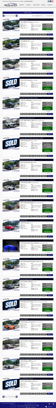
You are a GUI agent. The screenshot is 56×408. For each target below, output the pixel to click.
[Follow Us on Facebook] (48, 1)
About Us (5, 403)
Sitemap (30, 405)
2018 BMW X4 (27, 41)
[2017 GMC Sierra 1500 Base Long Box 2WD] (11, 123)
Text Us (50, 34)
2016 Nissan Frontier (33, 302)
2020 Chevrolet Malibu (28, 61)
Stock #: (33, 29)
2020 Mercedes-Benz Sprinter (34, 243)
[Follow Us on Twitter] (50, 1)
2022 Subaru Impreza (31, 341)
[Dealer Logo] (11, 5)
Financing (43, 34)
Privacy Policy (12, 403)
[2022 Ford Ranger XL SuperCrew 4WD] (11, 103)
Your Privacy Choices (34, 405)
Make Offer (37, 34)
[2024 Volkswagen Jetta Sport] (11, 383)
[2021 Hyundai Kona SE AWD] (11, 165)
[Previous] (4, 16)
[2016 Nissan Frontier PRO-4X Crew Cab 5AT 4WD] (11, 304)
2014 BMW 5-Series (29, 22)
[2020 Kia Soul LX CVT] (11, 225)
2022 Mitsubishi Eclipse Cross (31, 261)
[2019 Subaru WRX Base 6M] (11, 363)
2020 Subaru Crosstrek (31, 322)
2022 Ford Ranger (30, 100)
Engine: (32, 26)
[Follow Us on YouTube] (52, 1)
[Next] (17, 16)
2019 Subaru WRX (28, 361)
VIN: (32, 24)
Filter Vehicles (28, 12)
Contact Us (8, 403)
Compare (48, 31)
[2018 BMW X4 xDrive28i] (11, 43)
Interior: (22, 25)
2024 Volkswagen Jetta (29, 381)
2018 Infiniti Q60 (29, 182)
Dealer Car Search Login (20, 405)
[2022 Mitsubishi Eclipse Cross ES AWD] (11, 264)
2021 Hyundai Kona (28, 162)
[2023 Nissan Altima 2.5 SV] (11, 284)
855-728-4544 (28, 1)
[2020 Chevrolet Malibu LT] (11, 63)
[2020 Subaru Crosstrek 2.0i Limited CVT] (11, 324)
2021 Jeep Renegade (32, 202)
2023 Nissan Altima (28, 281)
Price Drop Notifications (24, 34)
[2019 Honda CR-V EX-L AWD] (11, 143)
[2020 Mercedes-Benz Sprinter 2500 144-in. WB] (11, 245)
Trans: (21, 27)
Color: (21, 24)
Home (2, 403)
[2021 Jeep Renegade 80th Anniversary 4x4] (11, 205)
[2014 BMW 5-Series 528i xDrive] (11, 24)
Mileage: (33, 28)
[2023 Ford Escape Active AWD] (11, 82)
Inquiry (31, 34)
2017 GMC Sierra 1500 (32, 120)
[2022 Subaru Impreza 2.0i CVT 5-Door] (11, 343)
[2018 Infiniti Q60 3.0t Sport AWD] (11, 185)
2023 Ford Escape (29, 80)
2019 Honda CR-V (28, 140)
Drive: (21, 26)
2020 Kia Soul (26, 223)
